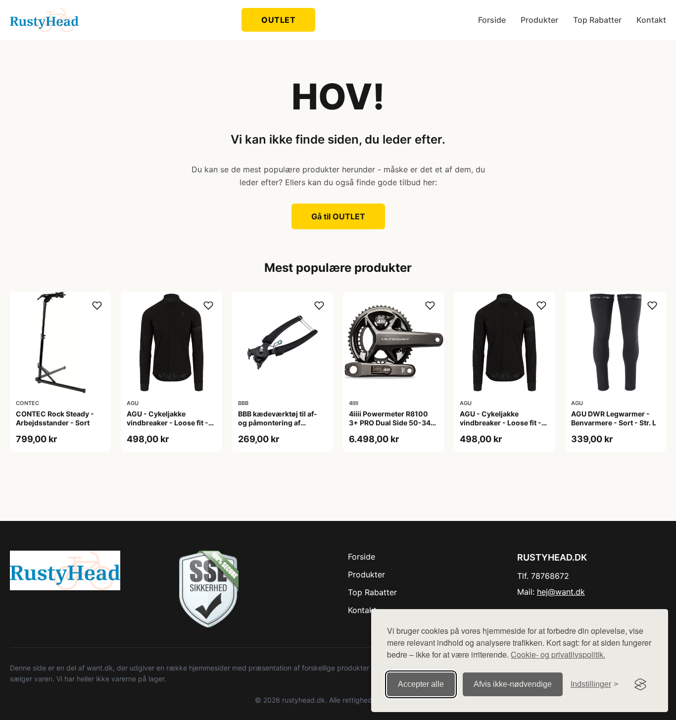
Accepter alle (421, 684)
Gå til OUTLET (338, 216)
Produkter (539, 20)
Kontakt (651, 20)
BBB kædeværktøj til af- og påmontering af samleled (277, 423)
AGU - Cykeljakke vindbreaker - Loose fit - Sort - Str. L (167, 423)
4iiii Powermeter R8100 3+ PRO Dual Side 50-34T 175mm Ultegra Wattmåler (392, 423)
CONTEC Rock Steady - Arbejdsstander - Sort (55, 418)
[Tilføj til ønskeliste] (97, 305)
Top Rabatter (597, 20)
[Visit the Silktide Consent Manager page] (640, 684)
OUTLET (278, 20)
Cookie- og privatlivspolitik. (558, 654)
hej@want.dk (561, 592)
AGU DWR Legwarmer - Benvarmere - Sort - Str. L (613, 418)
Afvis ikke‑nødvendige (513, 684)
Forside (492, 20)
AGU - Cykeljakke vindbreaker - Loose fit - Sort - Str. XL (500, 423)
